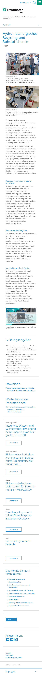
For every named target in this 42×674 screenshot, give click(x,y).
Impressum (9, 655)
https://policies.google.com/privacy (17, 322)
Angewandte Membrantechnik (19, 606)
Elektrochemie (13, 599)
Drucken (11, 619)
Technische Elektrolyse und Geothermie (21, 593)
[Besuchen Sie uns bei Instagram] (16, 639)
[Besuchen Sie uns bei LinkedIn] (7, 639)
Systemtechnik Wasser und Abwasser (21, 590)
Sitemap (8, 653)
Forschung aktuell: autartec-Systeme (21, 603)
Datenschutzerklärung (14, 657)
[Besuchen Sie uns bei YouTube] (11, 639)
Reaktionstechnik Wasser (17, 596)
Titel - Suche (34, 2)
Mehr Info (14, 443)
